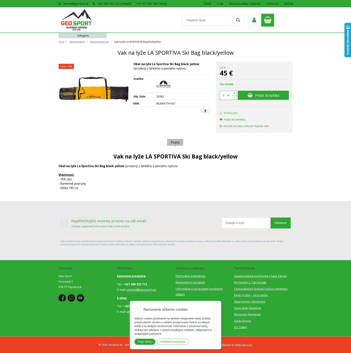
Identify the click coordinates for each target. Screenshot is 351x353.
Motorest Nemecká (247, 314)
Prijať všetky (145, 341)
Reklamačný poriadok (190, 282)
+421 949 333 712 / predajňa (114, 3)
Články (207, 3)
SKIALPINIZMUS (77, 41)
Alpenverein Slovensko (249, 302)
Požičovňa (272, 3)
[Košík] (268, 20)
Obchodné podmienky (190, 276)
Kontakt (288, 3)
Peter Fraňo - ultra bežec (251, 295)
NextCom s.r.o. (243, 344)
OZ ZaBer (240, 327)
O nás (220, 3)
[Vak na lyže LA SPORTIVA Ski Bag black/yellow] (93, 89)
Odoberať (280, 222)
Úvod (61, 41)
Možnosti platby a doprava (245, 3)
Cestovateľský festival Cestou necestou (260, 289)
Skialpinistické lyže (99, 41)
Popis (175, 142)
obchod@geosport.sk (75, 3)
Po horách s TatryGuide (250, 282)
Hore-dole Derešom (247, 308)
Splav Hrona (242, 321)
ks (228, 95)
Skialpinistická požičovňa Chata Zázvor (260, 276)
